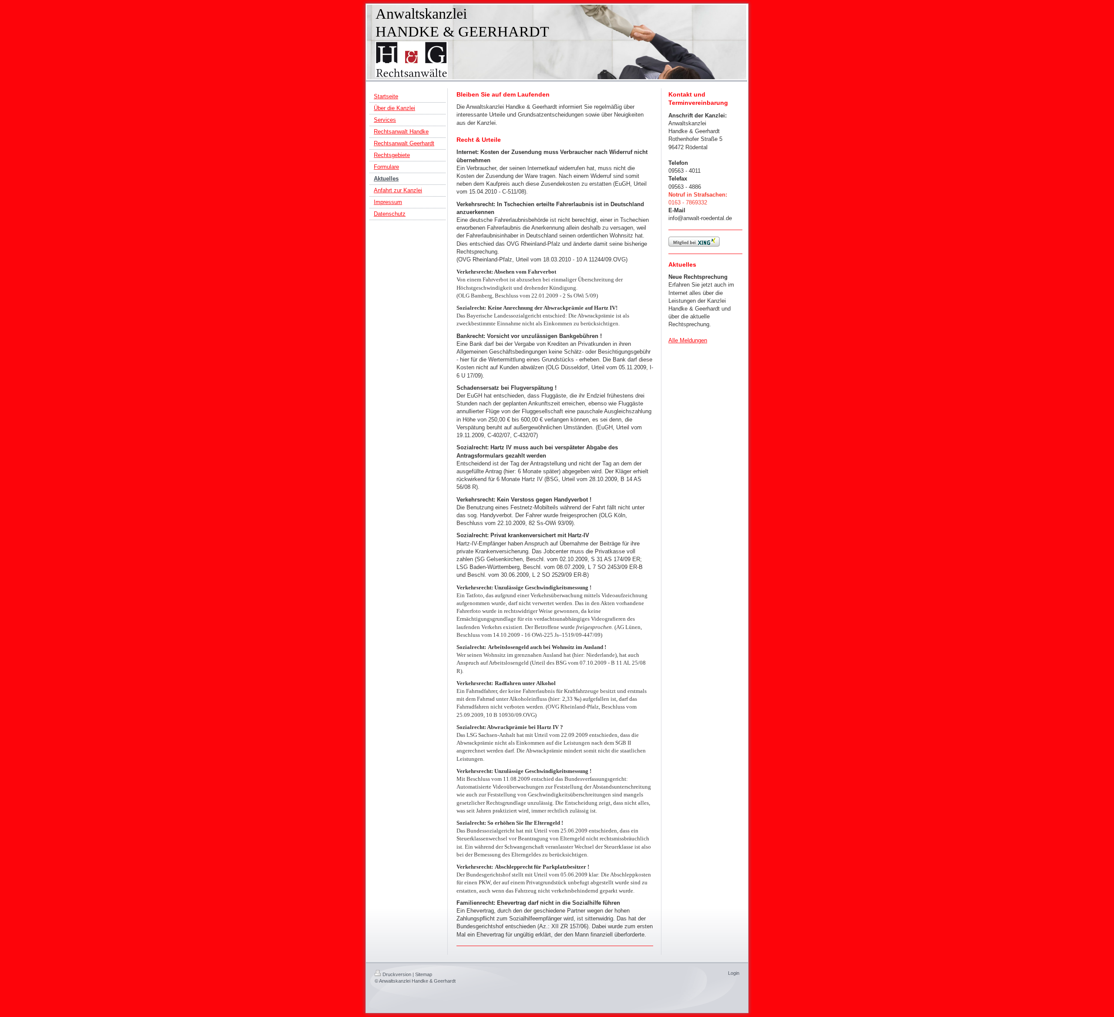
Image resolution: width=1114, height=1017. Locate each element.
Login (733, 973)
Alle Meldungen (687, 340)
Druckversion (397, 974)
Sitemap (423, 974)
